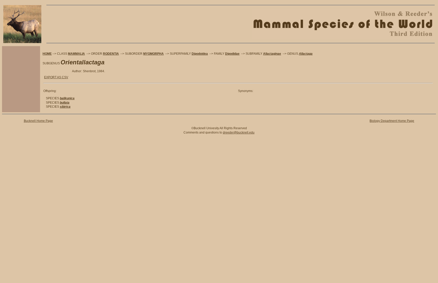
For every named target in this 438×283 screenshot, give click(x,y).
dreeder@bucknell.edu (238, 132)
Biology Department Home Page (392, 121)
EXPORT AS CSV (56, 77)
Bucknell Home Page (38, 121)
